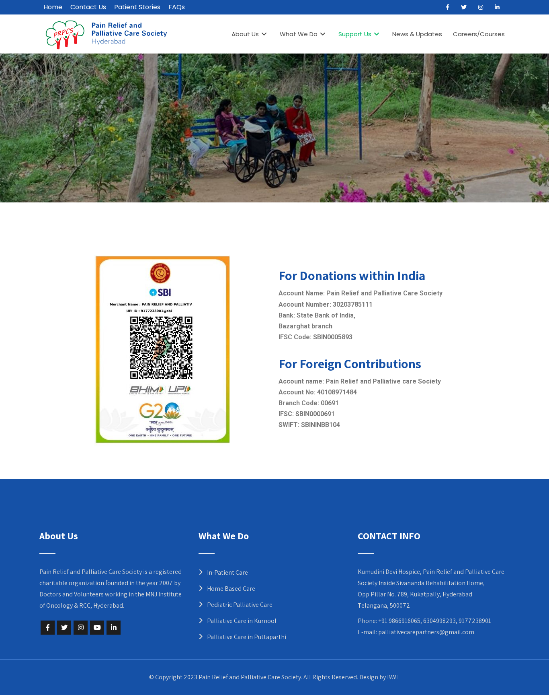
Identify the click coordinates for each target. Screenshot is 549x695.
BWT (393, 677)
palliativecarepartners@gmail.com (426, 632)
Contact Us (88, 7)
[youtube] (97, 628)
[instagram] (480, 7)
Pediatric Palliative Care (239, 604)
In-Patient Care (227, 572)
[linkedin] (497, 7)
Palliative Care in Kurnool (242, 621)
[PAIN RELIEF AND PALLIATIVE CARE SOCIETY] (106, 34)
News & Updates (417, 34)
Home (52, 7)
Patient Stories (137, 7)
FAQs (176, 7)
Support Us (354, 34)
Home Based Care (231, 588)
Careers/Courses (479, 34)
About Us (245, 34)
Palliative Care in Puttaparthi (246, 637)
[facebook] (447, 7)
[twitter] (464, 7)
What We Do (299, 34)
